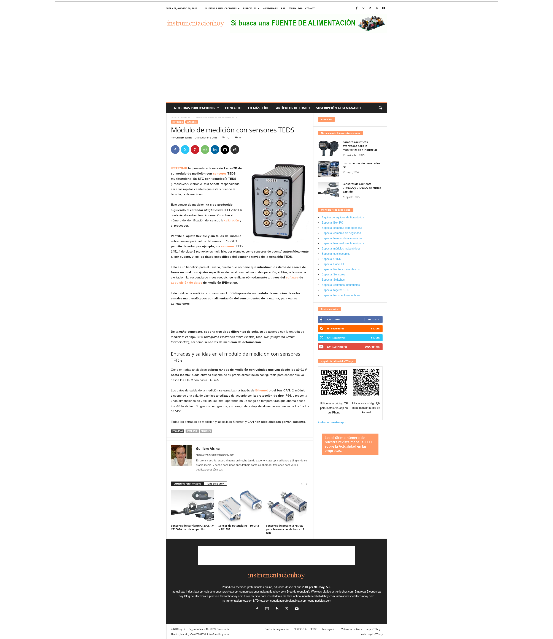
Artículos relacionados (187, 483)
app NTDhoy (374, 629)
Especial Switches (333, 279)
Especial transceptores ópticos (341, 295)
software (292, 277)
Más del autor (215, 483)
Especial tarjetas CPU (335, 290)
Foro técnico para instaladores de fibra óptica (272, 596)
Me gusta (374, 319)
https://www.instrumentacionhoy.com (215, 454)
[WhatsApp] (205, 149)
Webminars (270, 8)
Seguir (375, 328)
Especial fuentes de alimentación (342, 238)
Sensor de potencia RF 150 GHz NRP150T (238, 527)
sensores (220, 173)
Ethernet (261, 390)
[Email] (225, 149)
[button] (380, 108)
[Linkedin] (215, 149)
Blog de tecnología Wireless (304, 591)
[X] (377, 8)
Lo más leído (259, 108)
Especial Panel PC (333, 264)
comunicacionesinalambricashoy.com (262, 591)
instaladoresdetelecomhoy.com (355, 596)
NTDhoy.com (261, 600)
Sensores (192, 122)
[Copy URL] (244, 149)
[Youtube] (383, 8)
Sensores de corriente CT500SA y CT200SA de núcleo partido (192, 527)
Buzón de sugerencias (277, 629)
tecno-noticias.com (319, 600)
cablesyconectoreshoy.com (221, 591)
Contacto (233, 108)
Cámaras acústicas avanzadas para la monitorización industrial (360, 146)
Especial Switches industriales (341, 284)
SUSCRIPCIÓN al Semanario (338, 108)
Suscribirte (372, 346)
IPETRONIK (186, 117)
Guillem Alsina (183, 137)
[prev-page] (302, 484)
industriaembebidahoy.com (318, 596)
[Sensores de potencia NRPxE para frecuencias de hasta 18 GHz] (287, 506)
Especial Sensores (333, 274)
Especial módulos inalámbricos (341, 248)
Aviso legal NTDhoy (302, 8)
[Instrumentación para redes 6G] (328, 169)
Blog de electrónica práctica (201, 596)
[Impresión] (234, 149)
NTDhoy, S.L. (322, 587)
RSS (283, 8)
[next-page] (307, 484)
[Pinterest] (195, 149)
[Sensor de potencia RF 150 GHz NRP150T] (240, 506)
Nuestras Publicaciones (194, 108)
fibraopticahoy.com (231, 596)
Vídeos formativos (351, 629)
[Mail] (363, 8)
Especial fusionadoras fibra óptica (343, 243)
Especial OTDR (331, 259)
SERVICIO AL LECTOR (305, 629)
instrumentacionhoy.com (237, 600)
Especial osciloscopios (336, 253)
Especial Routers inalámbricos (341, 269)
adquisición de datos (186, 282)
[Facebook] (356, 8)
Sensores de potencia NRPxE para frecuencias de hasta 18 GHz (285, 529)
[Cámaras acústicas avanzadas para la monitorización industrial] (328, 148)
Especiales (249, 8)
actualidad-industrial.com (187, 591)
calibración (231, 220)
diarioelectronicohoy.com (338, 591)
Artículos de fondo (293, 108)
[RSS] (370, 8)
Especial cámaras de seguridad (341, 233)
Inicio (173, 117)
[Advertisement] (276, 70)
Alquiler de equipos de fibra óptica (343, 217)
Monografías (329, 629)
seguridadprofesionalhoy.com (288, 600)
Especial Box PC (332, 222)
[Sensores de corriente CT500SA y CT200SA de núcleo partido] (192, 506)
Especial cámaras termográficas (342, 227)
